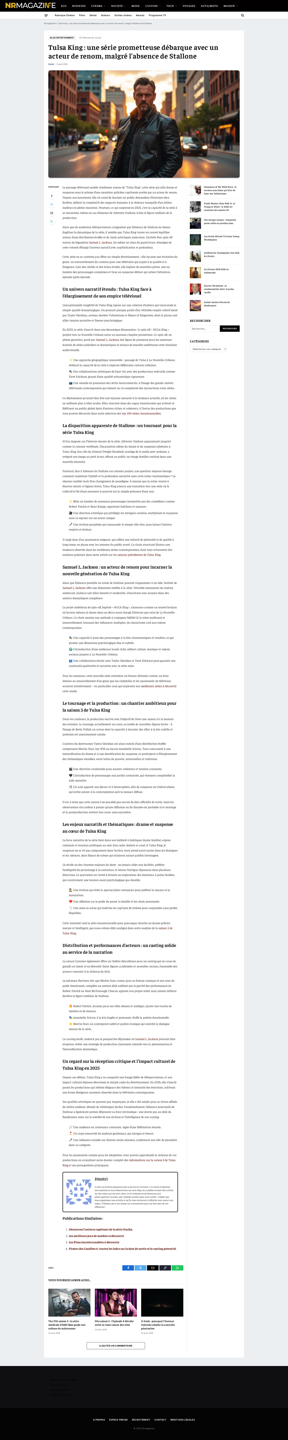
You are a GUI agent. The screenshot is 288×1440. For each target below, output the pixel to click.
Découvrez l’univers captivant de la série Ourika (100, 1229)
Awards (140, 15)
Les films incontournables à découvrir (94, 1242)
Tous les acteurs (60, 1394)
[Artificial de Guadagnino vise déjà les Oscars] (195, 256)
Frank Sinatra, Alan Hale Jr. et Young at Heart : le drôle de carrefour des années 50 (219, 206)
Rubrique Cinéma (65, 15)
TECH (170, 5)
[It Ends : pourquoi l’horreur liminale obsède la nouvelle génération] (162, 1303)
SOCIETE (117, 5)
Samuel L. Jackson (100, 242)
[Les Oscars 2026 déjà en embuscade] (195, 272)
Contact (160, 1419)
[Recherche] (242, 15)
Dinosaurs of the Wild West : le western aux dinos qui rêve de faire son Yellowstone (220, 190)
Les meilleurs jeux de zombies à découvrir (96, 1236)
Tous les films (58, 1384)
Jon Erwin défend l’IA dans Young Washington (221, 238)
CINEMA (97, 5)
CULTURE (151, 5)
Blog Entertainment (62, 37)
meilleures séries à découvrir (159, 686)
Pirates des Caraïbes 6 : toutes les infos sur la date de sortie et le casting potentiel (122, 1248)
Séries (93, 15)
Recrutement (141, 1419)
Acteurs (105, 15)
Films (82, 15)
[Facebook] (51, 196)
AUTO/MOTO (209, 5)
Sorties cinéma (123, 15)
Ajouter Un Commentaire (115, 1345)
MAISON (229, 5)
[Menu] (46, 15)
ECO (63, 5)
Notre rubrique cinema (63, 1379)
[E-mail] (51, 213)
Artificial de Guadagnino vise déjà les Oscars (222, 254)
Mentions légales (182, 1419)
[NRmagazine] (30, 6)
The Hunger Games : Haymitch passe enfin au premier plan (220, 221)
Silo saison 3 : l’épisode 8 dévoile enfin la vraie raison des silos (114, 1322)
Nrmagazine (50, 23)
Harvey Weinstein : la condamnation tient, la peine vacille (219, 289)
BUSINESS (79, 5)
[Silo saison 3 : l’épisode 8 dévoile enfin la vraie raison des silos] (116, 1303)
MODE (136, 5)
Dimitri (51, 64)
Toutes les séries (60, 1389)
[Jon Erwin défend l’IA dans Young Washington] (195, 239)
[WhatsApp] (51, 221)
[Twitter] (51, 204)
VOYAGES (189, 5)
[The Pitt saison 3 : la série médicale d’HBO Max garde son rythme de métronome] (69, 1303)
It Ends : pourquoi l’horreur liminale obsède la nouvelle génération (158, 1324)
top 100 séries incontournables (141, 413)
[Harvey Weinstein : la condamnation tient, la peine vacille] (195, 289)
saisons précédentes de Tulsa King (139, 554)
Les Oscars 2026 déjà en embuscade (216, 271)
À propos (99, 1419)
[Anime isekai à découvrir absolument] (195, 305)
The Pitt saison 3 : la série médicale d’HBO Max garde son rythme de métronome (67, 1324)
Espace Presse (118, 1419)
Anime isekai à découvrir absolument (217, 304)
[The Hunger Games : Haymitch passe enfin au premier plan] (195, 223)
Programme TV (157, 15)
